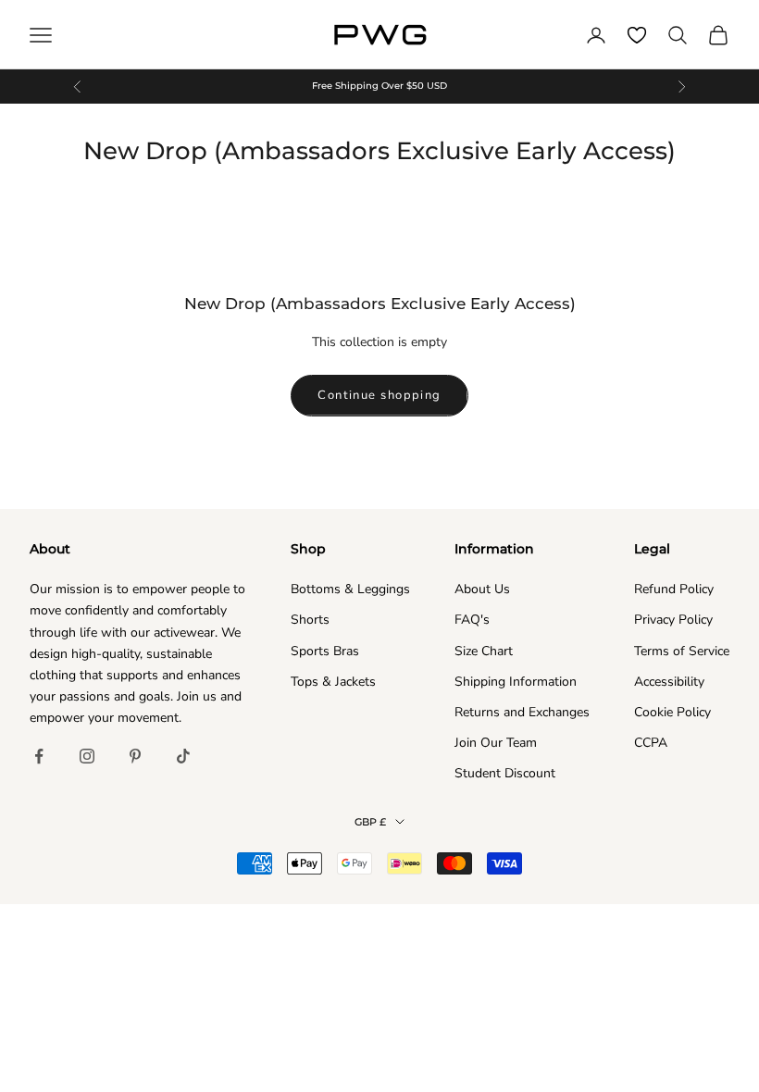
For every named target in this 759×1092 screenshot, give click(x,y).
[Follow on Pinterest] (135, 756)
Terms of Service (681, 651)
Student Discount (504, 773)
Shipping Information (515, 681)
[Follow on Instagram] (87, 756)
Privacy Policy (673, 619)
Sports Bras (325, 651)
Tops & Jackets (333, 681)
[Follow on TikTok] (183, 756)
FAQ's (472, 619)
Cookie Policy (672, 712)
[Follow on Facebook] (39, 756)
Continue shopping (379, 395)
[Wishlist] (637, 35)
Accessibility (669, 681)
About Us (482, 589)
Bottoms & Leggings (350, 589)
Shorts (310, 619)
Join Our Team (495, 742)
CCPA (650, 742)
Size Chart (483, 651)
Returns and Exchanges (522, 712)
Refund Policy (674, 589)
